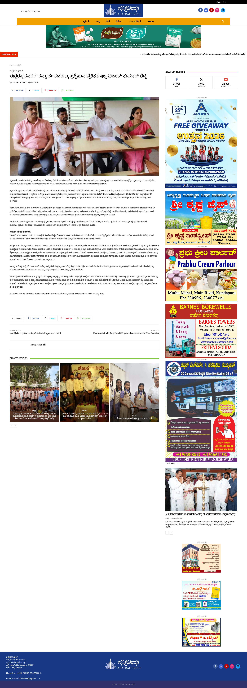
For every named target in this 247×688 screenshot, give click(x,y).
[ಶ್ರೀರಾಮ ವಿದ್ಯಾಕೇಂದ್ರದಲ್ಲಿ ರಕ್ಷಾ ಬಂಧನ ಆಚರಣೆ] (134, 392)
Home (12, 65)
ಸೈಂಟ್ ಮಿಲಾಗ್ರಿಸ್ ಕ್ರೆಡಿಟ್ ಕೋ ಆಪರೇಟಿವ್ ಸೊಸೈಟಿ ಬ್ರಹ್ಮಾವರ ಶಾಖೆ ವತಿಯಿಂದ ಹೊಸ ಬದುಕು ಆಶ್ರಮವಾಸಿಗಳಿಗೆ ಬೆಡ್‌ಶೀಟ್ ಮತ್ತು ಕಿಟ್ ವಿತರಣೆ (85, 416)
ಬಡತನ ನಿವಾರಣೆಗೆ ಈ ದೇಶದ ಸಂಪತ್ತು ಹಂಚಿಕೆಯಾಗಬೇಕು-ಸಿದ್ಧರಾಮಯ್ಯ (200, 514)
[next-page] (15, 426)
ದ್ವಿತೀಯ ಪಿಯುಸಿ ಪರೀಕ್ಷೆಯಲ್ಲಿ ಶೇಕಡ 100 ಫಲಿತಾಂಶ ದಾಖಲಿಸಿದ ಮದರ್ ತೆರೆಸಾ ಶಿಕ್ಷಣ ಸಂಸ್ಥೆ (126, 333)
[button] (223, 21)
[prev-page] (11, 426)
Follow (201, 78)
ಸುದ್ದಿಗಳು (18, 65)
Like (176, 78)
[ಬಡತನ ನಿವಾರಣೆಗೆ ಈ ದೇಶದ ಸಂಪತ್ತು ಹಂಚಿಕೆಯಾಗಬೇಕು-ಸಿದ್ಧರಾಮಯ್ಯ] (201, 489)
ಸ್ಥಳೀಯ (20, 71)
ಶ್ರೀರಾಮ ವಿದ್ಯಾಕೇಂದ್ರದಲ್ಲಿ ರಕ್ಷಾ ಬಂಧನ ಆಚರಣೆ (134, 418)
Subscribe (226, 78)
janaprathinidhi (19, 82)
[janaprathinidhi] (123, 10)
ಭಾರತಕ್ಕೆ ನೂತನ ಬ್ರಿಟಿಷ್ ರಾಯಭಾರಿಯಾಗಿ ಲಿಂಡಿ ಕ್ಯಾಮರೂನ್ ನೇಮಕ (35, 333)
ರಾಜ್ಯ (167, 518)
